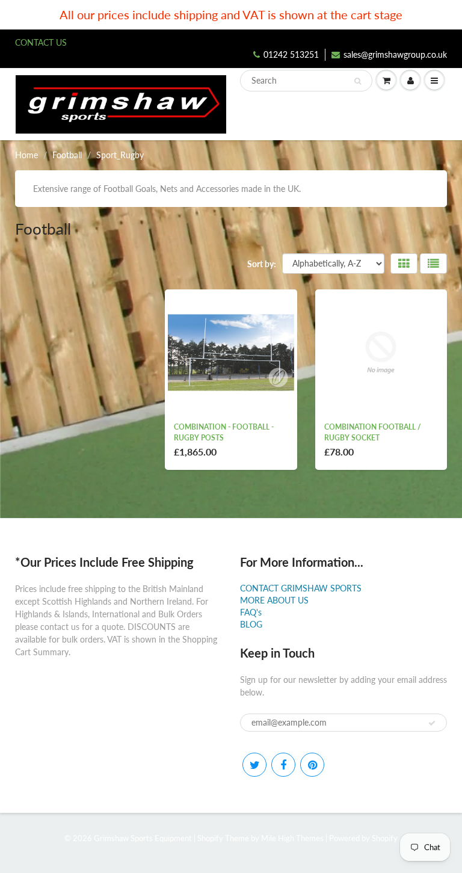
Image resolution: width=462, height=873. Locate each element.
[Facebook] (283, 765)
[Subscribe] (432, 723)
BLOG (251, 624)
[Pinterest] (312, 765)
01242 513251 (291, 54)
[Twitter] (254, 765)
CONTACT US (41, 42)
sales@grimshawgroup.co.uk (395, 54)
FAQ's (251, 612)
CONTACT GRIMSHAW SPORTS (301, 588)
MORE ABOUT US (274, 600)
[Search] (358, 81)
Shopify (210, 838)
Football (67, 155)
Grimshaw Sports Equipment (143, 838)
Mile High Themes (292, 838)
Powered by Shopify (363, 838)
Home (26, 155)
